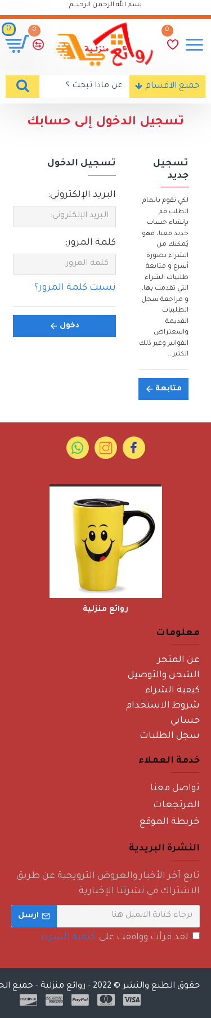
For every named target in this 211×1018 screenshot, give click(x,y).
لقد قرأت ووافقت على (114, 938)
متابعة (168, 389)
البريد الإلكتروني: (82, 195)
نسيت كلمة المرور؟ (75, 288)
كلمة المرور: (90, 243)
